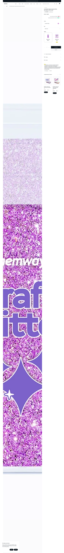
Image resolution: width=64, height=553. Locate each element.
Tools (40, 3)
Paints (22, 3)
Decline (16, 549)
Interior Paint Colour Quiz (46, 3)
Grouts (34, 3)
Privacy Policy (7, 546)
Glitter (7, 6)
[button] (5, 281)
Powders (31, 3)
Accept (11, 549)
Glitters (20, 3)
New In (16, 3)
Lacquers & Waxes (26, 3)
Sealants (37, 3)
